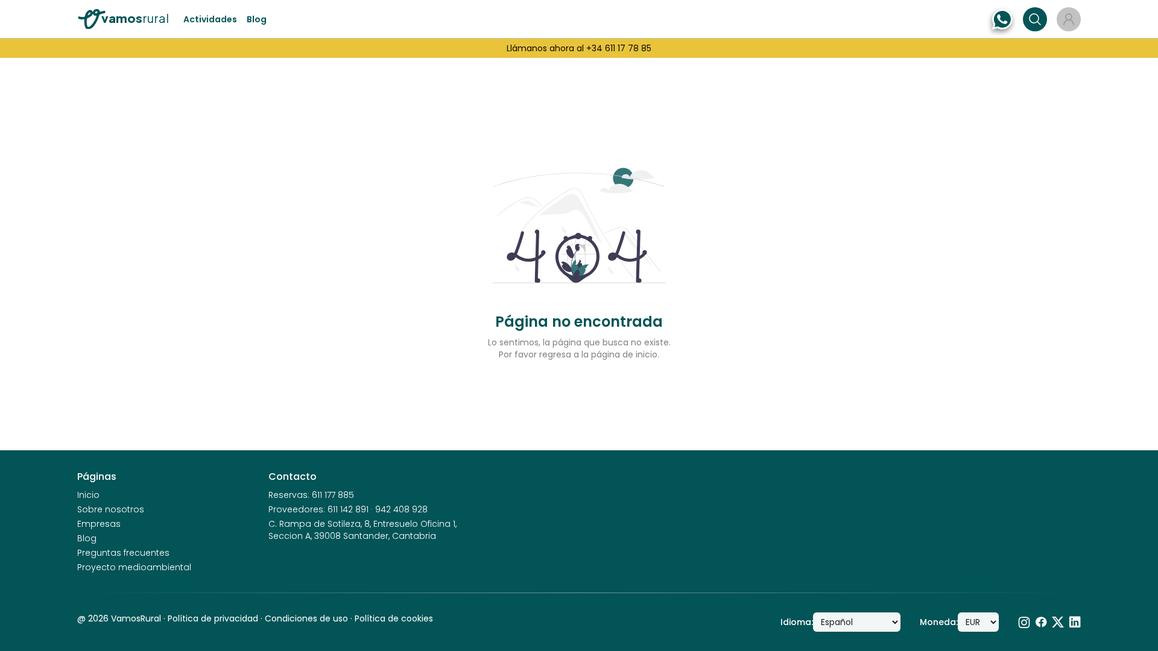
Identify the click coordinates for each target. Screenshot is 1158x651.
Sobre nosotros (110, 509)
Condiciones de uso (306, 618)
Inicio (88, 495)
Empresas (99, 524)
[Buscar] (1035, 19)
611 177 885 (333, 495)
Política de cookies (394, 618)
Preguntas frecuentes (123, 553)
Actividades (210, 19)
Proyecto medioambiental (134, 567)
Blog (257, 19)
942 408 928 (401, 509)
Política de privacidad (213, 618)
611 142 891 (348, 509)
